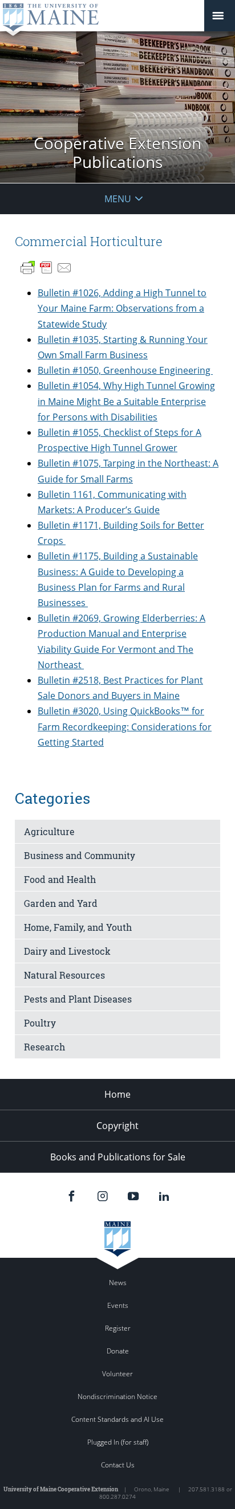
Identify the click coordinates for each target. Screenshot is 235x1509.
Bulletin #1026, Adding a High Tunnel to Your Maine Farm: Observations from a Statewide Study (122, 308)
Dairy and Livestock (67, 951)
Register (118, 1328)
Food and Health (60, 879)
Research (44, 1047)
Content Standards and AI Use (117, 1419)
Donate (118, 1351)
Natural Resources (64, 975)
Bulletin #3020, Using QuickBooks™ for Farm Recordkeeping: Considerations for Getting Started (125, 726)
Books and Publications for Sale (117, 1157)
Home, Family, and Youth (78, 927)
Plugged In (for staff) (117, 1442)
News (118, 1282)
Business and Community (79, 855)
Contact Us (118, 1465)
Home (117, 1094)
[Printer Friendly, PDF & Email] (46, 267)
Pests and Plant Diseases (78, 999)
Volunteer (117, 1374)
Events (117, 1305)
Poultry (40, 1023)
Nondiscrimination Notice (117, 1396)
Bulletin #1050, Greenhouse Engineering (125, 370)
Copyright (117, 1125)
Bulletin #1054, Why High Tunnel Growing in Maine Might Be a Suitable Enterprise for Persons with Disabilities (126, 401)
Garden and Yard (61, 903)
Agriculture (49, 831)
